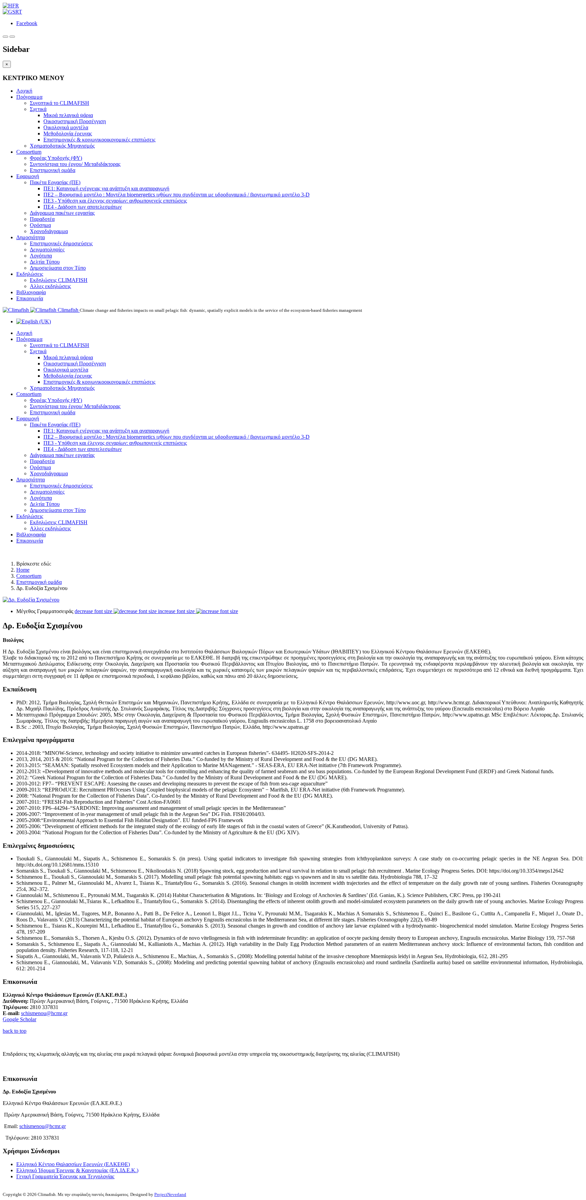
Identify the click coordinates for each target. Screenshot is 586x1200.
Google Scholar (19, 1019)
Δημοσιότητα (30, 237)
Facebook (26, 23)
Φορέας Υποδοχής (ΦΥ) (56, 158)
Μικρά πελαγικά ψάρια (68, 115)
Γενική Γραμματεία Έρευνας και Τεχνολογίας (65, 1176)
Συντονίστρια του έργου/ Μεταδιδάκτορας (75, 164)
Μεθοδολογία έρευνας (67, 133)
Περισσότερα (17, 1065)
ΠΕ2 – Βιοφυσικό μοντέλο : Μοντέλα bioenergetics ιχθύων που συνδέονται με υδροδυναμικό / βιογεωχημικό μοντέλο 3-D (176, 194)
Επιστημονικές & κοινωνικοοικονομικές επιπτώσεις (99, 139)
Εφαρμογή (27, 176)
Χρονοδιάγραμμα (49, 231)
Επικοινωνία (29, 298)
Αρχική (24, 91)
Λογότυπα (41, 256)
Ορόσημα (40, 225)
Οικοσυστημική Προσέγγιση (74, 121)
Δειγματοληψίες (47, 249)
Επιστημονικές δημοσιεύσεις (61, 243)
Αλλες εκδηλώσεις (50, 286)
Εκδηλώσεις (29, 274)
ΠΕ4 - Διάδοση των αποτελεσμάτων (82, 207)
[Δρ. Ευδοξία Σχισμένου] (31, 600)
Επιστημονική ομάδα (52, 170)
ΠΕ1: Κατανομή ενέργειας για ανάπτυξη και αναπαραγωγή (106, 188)
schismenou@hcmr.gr (44, 1013)
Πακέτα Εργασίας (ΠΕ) (55, 182)
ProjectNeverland (170, 1194)
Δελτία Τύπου (45, 262)
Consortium (28, 152)
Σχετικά (38, 109)
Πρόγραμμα (29, 97)
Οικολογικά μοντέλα (65, 127)
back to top (14, 1031)
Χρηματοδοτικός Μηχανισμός (62, 146)
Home (23, 570)
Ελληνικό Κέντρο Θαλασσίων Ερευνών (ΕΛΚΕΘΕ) (73, 1164)
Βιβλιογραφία (31, 292)
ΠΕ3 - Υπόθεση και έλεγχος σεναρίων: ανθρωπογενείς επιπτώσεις (115, 201)
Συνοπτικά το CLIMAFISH (59, 103)
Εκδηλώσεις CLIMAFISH (58, 280)
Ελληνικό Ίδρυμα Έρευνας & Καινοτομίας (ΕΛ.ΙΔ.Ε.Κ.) (77, 1170)
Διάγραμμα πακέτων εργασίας (62, 213)
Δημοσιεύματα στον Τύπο (58, 268)
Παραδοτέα (42, 219)
